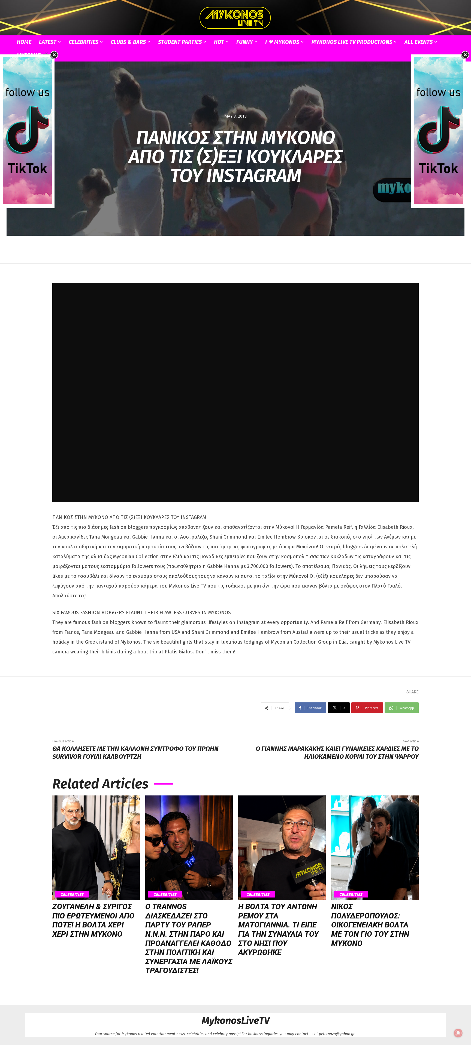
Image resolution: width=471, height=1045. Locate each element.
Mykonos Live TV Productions (352, 42)
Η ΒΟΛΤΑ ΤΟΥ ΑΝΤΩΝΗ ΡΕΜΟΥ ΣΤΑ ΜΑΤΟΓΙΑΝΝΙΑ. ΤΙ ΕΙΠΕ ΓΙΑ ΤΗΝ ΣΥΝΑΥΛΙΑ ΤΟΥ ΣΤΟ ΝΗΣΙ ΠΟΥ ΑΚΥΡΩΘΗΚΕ (278, 929)
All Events (418, 42)
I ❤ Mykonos (282, 42)
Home (24, 42)
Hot (219, 42)
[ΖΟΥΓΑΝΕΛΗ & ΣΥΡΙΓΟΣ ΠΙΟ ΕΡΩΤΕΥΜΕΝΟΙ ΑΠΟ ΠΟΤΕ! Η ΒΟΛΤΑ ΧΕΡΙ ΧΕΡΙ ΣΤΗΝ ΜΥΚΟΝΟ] (96, 847)
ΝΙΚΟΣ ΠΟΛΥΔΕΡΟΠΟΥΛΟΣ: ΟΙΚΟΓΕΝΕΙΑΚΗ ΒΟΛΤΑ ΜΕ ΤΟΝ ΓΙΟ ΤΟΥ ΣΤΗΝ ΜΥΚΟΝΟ (370, 925)
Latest (47, 42)
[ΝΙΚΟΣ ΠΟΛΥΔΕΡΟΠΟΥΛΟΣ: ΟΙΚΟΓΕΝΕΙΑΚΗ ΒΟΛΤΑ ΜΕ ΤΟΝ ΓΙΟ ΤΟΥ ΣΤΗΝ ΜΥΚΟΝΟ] (375, 847)
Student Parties (180, 42)
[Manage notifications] (458, 1033)
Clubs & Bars (128, 42)
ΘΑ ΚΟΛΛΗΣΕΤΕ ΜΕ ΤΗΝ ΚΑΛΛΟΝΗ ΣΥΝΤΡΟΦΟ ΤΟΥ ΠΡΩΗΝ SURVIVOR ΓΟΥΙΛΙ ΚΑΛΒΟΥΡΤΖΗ (135, 752)
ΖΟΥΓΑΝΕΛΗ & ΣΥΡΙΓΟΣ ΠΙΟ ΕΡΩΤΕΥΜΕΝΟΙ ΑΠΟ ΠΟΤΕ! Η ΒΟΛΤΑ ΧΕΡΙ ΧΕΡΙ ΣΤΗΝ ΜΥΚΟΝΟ (93, 920)
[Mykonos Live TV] (235, 18)
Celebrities (83, 42)
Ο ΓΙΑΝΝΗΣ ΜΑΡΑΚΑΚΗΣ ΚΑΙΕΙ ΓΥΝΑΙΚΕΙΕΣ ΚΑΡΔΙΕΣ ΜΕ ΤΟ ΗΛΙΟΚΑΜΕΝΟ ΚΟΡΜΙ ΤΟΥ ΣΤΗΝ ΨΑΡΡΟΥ (337, 752)
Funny (244, 42)
